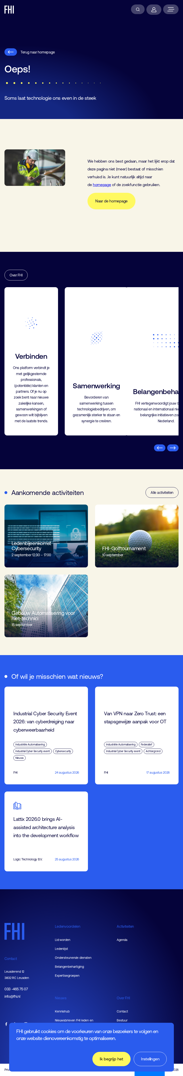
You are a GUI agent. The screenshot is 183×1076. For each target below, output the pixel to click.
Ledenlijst (61, 949)
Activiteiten (125, 926)
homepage (102, 185)
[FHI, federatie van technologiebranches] (9, 10)
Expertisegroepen (67, 975)
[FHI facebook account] (6, 1024)
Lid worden (62, 940)
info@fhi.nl (12, 996)
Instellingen (150, 1059)
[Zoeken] (138, 9)
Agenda (122, 940)
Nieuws (61, 998)
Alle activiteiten (162, 492)
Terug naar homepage (38, 52)
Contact (10, 959)
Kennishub (62, 1011)
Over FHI (16, 275)
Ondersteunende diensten (73, 957)
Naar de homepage (111, 201)
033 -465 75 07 (16, 989)
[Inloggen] (153, 9)
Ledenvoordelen (67, 926)
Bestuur (122, 1020)
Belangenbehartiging (69, 966)
